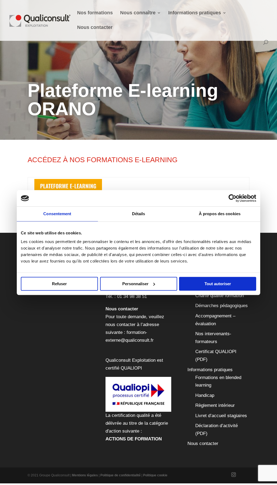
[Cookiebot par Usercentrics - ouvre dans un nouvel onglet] (232, 198)
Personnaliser (135, 283)
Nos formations (95, 13)
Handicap (204, 395)
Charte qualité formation (219, 295)
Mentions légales (85, 475)
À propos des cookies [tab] (219, 213)
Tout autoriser (218, 283)
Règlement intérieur (215, 405)
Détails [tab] (138, 213)
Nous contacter (95, 27)
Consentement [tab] (57, 213)
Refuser (59, 283)
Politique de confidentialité (120, 475)
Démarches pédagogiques (221, 305)
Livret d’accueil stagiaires (221, 415)
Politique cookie (155, 475)
